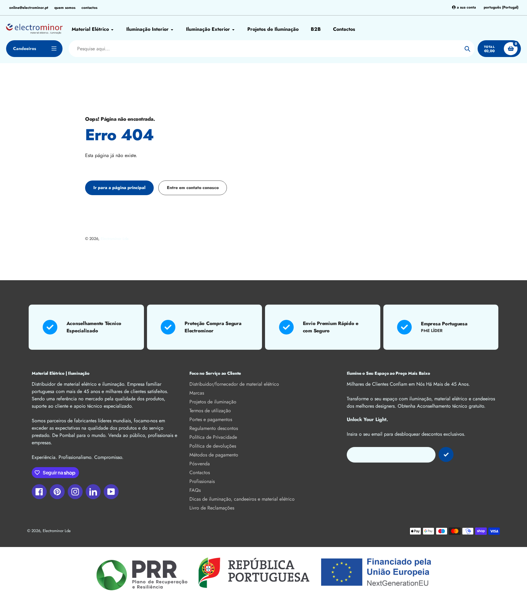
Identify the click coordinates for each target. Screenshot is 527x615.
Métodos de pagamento (213, 454)
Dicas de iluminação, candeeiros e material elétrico (242, 498)
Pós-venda (199, 463)
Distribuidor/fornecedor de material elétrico (234, 384)
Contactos (199, 472)
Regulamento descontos (213, 428)
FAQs (195, 490)
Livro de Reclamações (211, 507)
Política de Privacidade (213, 437)
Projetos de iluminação (212, 401)
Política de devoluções (212, 445)
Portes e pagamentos (210, 419)
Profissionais (202, 481)
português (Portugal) (501, 7)
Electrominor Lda (114, 238)
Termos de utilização (210, 410)
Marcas (196, 392)
